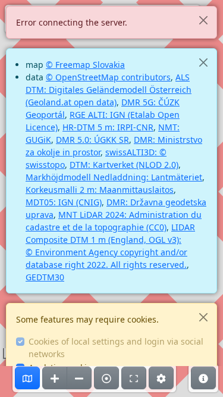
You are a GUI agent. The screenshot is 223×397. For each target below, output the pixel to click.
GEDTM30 (45, 277)
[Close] (203, 20)
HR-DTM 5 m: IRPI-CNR (107, 127)
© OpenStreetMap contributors (108, 77)
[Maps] (27, 378)
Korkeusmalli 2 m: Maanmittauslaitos (100, 189)
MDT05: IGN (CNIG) (64, 202)
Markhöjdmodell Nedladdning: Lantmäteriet (114, 177)
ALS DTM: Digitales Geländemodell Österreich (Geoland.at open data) (108, 89)
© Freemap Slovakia (85, 64)
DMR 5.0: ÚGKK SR (92, 139)
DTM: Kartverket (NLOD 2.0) (124, 164)
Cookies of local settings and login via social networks (116, 348)
